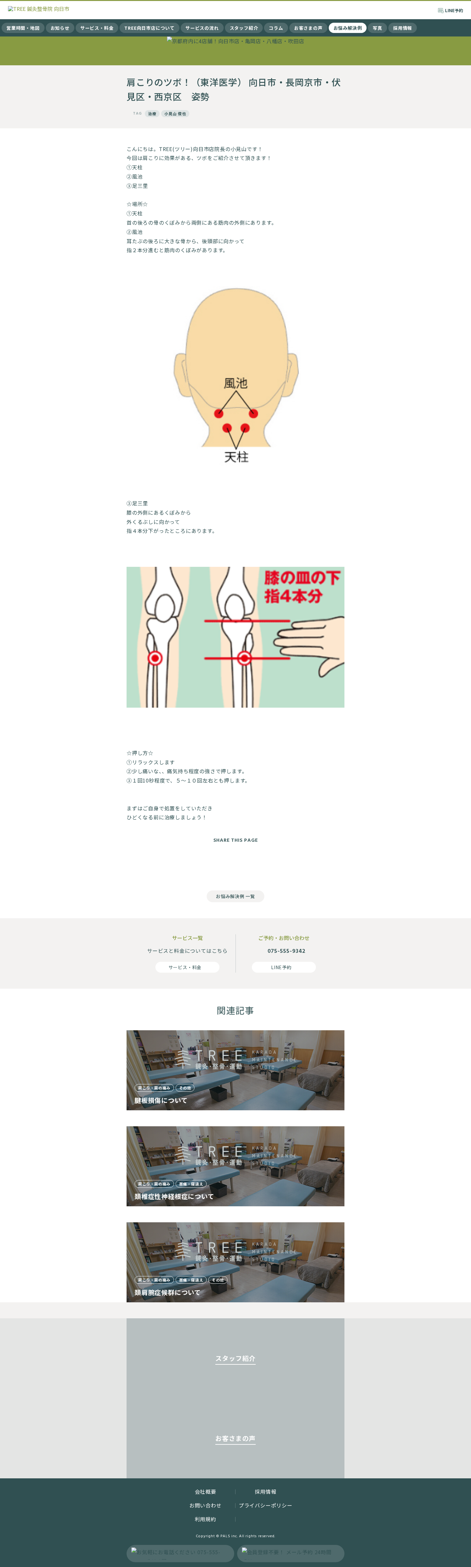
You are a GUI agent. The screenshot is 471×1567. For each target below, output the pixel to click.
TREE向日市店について (149, 28)
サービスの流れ (202, 28)
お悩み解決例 (348, 28)
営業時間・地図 (23, 28)
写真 (377, 28)
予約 (454, 10)
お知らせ (60, 28)
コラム (276, 28)
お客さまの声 (308, 28)
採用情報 (402, 28)
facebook (209, 864)
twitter (235, 864)
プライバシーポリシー (266, 1505)
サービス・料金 (97, 28)
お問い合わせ (205, 1505)
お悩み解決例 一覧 (235, 896)
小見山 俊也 (175, 113)
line (261, 864)
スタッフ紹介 (244, 28)
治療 (152, 113)
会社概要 (205, 1491)
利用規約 (205, 1519)
